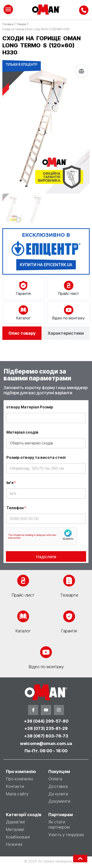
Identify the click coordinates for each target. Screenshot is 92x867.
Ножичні (14, 844)
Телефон (16, 508)
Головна (7, 24)
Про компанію (19, 778)
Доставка (58, 786)
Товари (21, 24)
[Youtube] (46, 710)
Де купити (58, 793)
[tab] (22, 333)
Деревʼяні (15, 821)
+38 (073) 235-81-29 (46, 728)
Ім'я (11, 482)
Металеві (15, 829)
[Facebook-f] (33, 710)
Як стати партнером (59, 824)
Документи (59, 801)
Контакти (15, 786)
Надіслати (46, 556)
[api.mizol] (46, 128)
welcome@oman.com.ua (46, 743)
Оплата (55, 778)
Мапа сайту (17, 793)
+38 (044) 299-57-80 (46, 721)
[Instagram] (59, 710)
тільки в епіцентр (21, 64)
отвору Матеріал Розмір (29, 407)
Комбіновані (18, 836)
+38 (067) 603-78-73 (46, 735)
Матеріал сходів (22, 432)
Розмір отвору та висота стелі (36, 457)
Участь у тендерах (66, 834)
